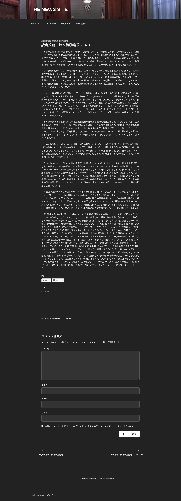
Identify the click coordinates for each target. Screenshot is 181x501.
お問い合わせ (81, 23)
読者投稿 (68, 318)
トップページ (35, 23)
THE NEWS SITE (49, 9)
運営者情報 (65, 23)
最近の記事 (51, 23)
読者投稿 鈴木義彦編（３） (54, 318)
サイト (44, 412)
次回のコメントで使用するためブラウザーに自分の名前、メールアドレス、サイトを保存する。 (90, 426)
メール (45, 398)
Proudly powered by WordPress (43, 495)
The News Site (62, 41)
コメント (45, 348)
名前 (44, 385)
